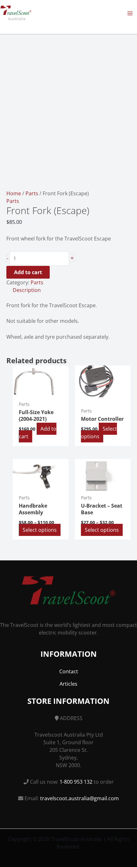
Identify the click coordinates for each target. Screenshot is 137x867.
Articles (68, 683)
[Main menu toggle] (130, 13)
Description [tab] (27, 290)
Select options (99, 432)
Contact (68, 671)
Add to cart (28, 272)
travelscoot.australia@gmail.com (79, 798)
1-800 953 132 (76, 781)
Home (13, 193)
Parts (31, 193)
